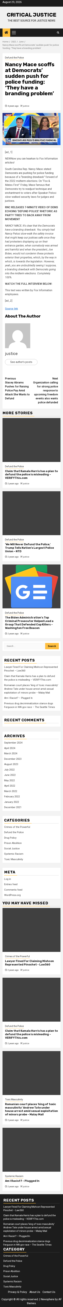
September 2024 (13, 742)
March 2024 (10, 753)
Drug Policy (10, 837)
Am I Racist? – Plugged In (18, 697)
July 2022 (9, 769)
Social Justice (12, 848)
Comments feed (13, 889)
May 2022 (9, 780)
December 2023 (13, 758)
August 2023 (11, 764)
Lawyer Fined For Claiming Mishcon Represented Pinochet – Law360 (29, 963)
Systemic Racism (13, 853)
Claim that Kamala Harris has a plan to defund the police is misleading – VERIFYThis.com (31, 475)
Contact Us (49, 1292)
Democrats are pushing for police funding (29, 173)
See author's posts (21, 362)
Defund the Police (14, 57)
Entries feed (10, 884)
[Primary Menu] (15, 32)
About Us (34, 1292)
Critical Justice (31, 15)
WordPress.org (12, 895)
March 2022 (10, 791)
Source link (11, 308)
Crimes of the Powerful (17, 827)
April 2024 (9, 748)
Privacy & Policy (17, 1292)
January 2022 (11, 801)
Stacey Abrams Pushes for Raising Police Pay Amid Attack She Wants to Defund (17, 388)
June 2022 (10, 775)
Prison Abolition (13, 843)
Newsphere (47, 1299)
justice (26, 106)
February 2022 (12, 796)
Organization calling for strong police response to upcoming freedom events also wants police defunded (45, 390)
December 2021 (13, 807)
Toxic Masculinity (13, 859)
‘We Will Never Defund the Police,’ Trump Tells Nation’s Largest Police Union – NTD (29, 548)
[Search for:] (24, 646)
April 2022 (9, 785)
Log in (7, 879)
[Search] (58, 32)
